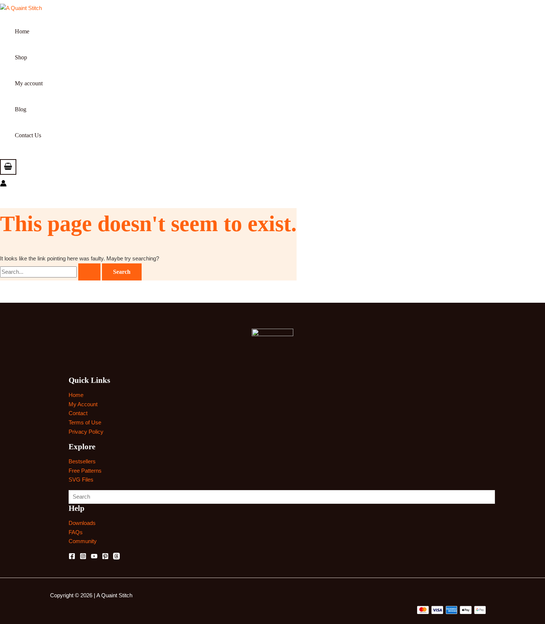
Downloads (82, 523)
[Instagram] (83, 557)
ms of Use (88, 422)
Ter (72, 422)
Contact (78, 413)
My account (29, 83)
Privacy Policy (86, 431)
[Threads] (116, 557)
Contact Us (28, 135)
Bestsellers (82, 461)
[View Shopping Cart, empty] (8, 167)
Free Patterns (85, 470)
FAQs (76, 532)
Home (22, 31)
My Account (83, 404)
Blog (20, 109)
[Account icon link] (3, 185)
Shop (21, 57)
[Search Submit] (89, 271)
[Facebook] (72, 557)
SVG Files (81, 479)
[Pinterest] (105, 557)
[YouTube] (94, 557)
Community (83, 541)
